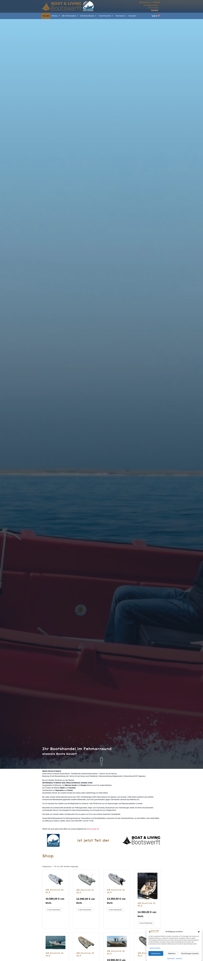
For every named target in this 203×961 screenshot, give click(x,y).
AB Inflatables (69, 16)
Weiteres (120, 16)
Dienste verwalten (155, 948)
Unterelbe (153, 8)
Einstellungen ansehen (190, 953)
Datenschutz (171, 958)
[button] (199, 932)
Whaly (55, 16)
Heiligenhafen (151, 5)
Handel (154, 10)
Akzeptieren (155, 953)
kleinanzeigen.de (92, 829)
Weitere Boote (87, 16)
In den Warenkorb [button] (53, 910)
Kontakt (132, 16)
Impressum (179, 958)
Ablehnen (171, 953)
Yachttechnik (105, 16)
